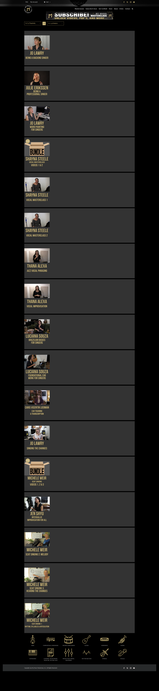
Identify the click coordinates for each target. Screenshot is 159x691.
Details (37, 48)
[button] (132, 9)
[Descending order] (44, 23)
